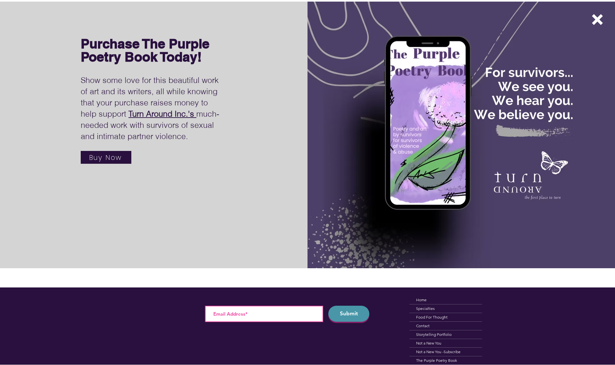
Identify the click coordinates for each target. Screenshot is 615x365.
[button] (597, 19)
